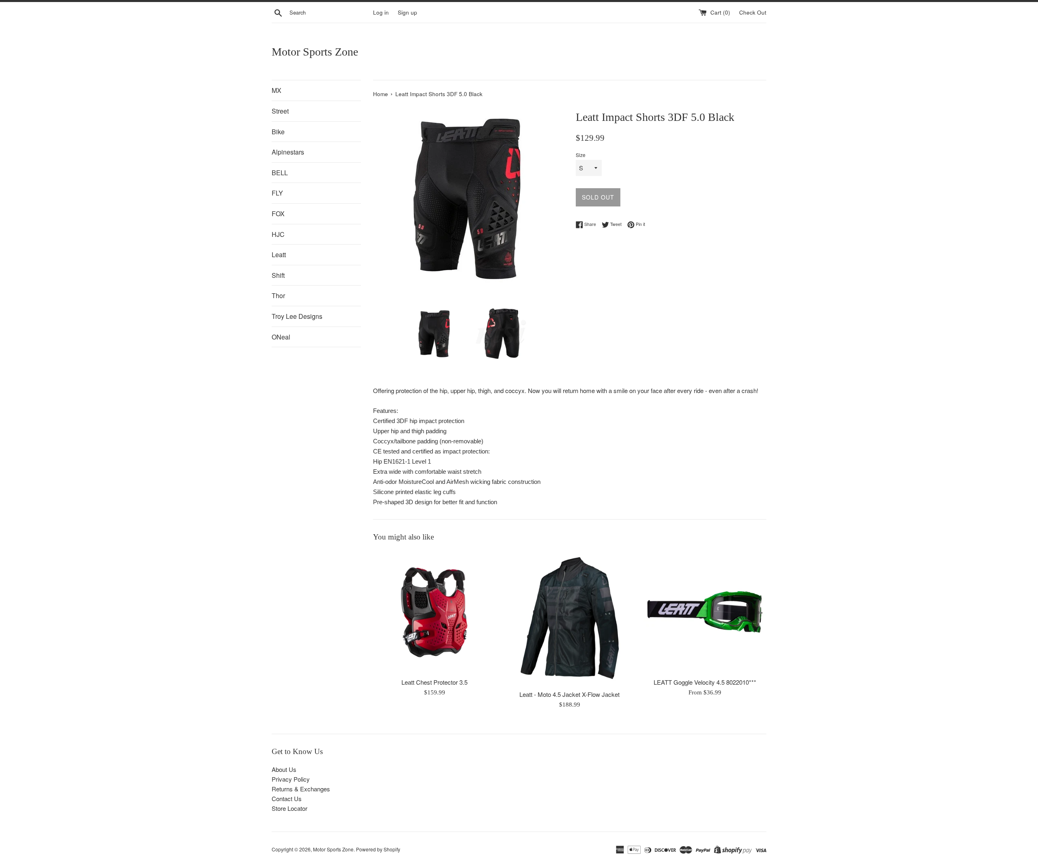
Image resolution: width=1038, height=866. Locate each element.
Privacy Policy (291, 779)
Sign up (407, 12)
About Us (284, 769)
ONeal (281, 337)
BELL (280, 172)
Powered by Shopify (378, 849)
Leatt (279, 254)
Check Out (752, 12)
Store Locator (289, 808)
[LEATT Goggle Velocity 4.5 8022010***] (704, 611)
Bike (278, 131)
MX (276, 90)
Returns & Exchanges (301, 788)
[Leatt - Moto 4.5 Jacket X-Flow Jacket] (569, 617)
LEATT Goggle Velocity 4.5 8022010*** (705, 682)
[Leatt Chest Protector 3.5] (434, 611)
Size (580, 154)
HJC (278, 234)
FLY (277, 193)
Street (280, 111)
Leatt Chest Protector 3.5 (434, 682)
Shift (278, 275)
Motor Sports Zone (315, 51)
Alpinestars (288, 152)
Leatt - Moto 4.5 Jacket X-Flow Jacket (569, 694)
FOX (278, 213)
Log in (381, 12)
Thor (278, 295)
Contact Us (287, 798)
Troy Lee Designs (297, 316)
